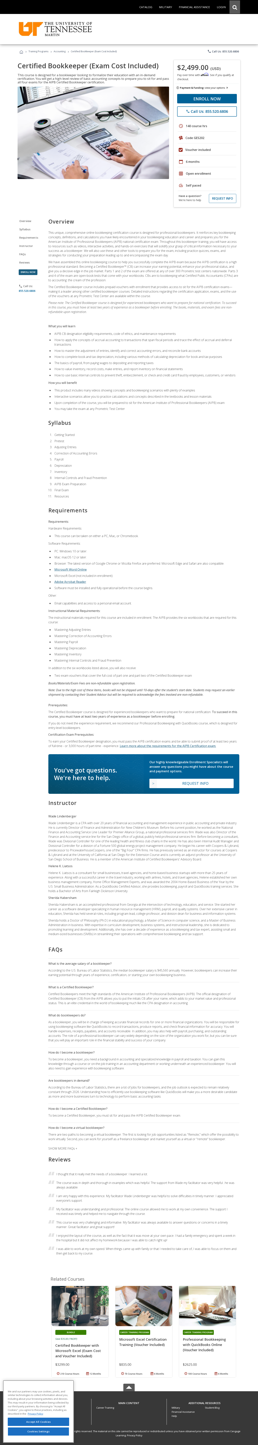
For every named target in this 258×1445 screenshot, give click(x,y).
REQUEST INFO (222, 198)
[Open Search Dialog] (234, 7)
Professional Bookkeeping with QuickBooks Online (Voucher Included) (204, 1344)
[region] (38, 1411)
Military (176, 1407)
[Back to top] (129, 1402)
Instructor (26, 246)
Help (174, 1416)
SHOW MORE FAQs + (62, 1148)
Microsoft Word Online (70, 569)
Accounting (60, 51)
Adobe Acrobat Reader (70, 582)
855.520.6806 (27, 291)
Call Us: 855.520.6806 (223, 51)
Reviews (24, 262)
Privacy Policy (134, 1435)
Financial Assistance (183, 1411)
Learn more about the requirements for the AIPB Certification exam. (168, 746)
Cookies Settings (38, 1431)
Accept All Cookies (38, 1421)
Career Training (105, 1407)
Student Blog (212, 1407)
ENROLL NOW (207, 98)
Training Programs (38, 51)
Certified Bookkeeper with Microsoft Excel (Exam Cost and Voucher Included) (78, 1350)
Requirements (28, 237)
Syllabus (24, 229)
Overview (25, 221)
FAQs (22, 254)
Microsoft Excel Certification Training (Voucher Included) (143, 1342)
